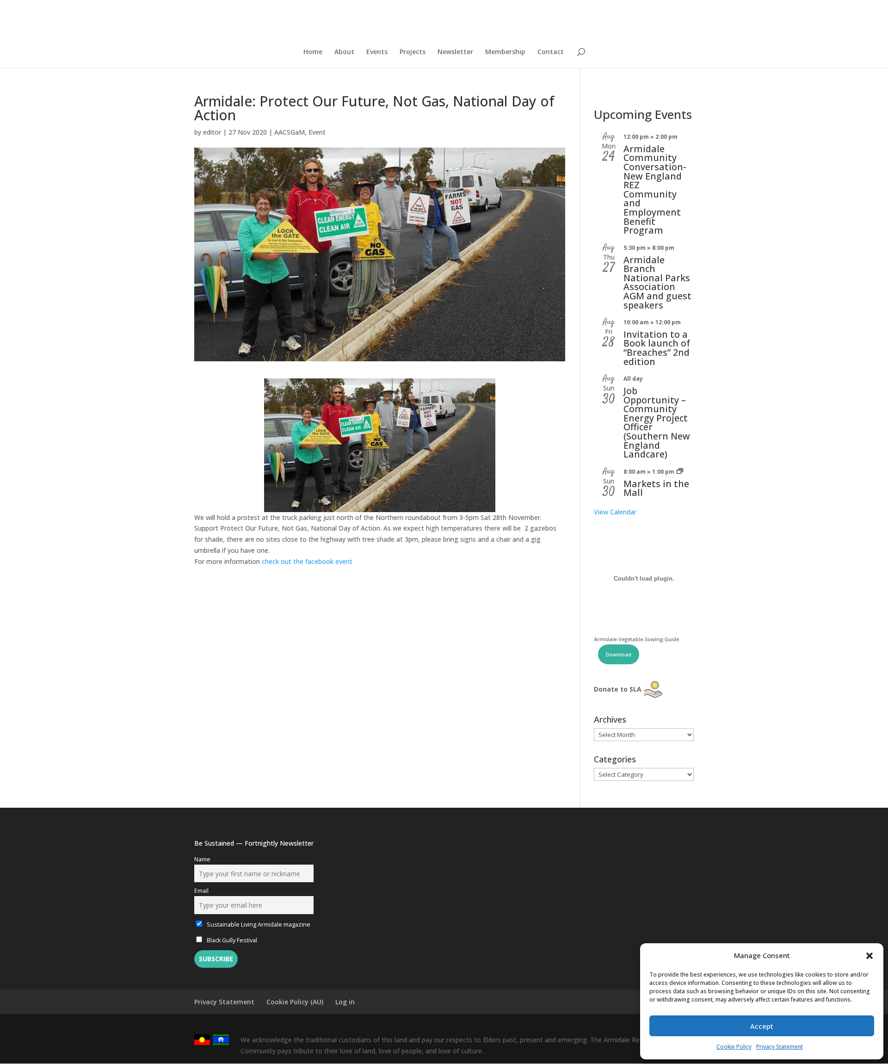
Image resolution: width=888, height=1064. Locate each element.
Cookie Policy (734, 1047)
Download (618, 654)
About (344, 52)
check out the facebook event (308, 561)
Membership (505, 52)
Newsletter (455, 52)
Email (201, 891)
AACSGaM (289, 132)
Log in (345, 1001)
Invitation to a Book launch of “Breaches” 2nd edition (656, 348)
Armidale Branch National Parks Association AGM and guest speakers (657, 282)
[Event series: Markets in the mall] (680, 472)
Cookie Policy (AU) (294, 1001)
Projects (413, 52)
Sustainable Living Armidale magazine (257, 924)
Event (317, 132)
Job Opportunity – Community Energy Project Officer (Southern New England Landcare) (656, 422)
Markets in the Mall (656, 488)
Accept (761, 1026)
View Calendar (615, 511)
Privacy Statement (779, 1047)
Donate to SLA (617, 689)
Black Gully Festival (231, 940)
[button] (869, 955)
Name (202, 859)
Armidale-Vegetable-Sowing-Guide (636, 639)
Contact (550, 52)
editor (212, 132)
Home (312, 52)
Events (377, 52)
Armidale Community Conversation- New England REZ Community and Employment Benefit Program (654, 189)
